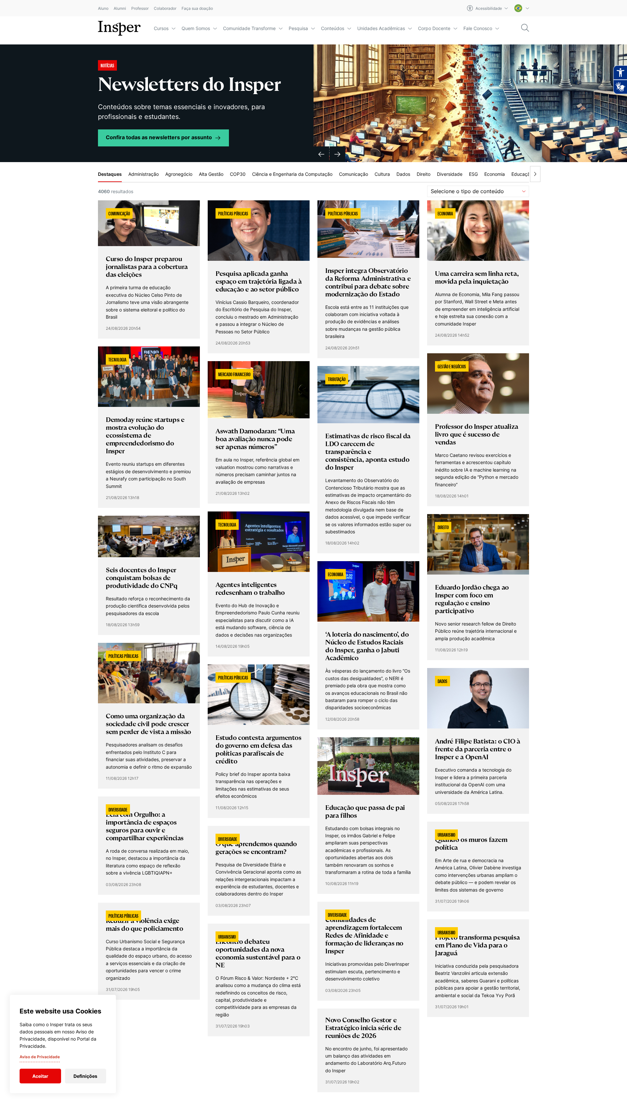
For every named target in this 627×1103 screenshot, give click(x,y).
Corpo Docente (434, 28)
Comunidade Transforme (249, 28)
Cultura (382, 174)
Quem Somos (196, 28)
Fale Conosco (477, 28)
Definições (85, 1076)
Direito (423, 174)
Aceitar (40, 1076)
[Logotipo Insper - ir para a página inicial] (119, 28)
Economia (494, 174)
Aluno (103, 8)
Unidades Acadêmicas (381, 28)
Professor (140, 8)
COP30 (238, 174)
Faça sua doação (197, 8)
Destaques (110, 174)
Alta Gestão (211, 174)
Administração (143, 174)
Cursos (161, 28)
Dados (403, 174)
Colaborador (165, 8)
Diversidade (449, 174)
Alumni (120, 8)
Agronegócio (178, 174)
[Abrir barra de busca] (525, 28)
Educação (522, 174)
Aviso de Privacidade (40, 1056)
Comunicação (353, 174)
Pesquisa (298, 28)
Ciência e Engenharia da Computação (292, 174)
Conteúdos (332, 28)
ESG (473, 174)
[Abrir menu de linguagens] (521, 8)
